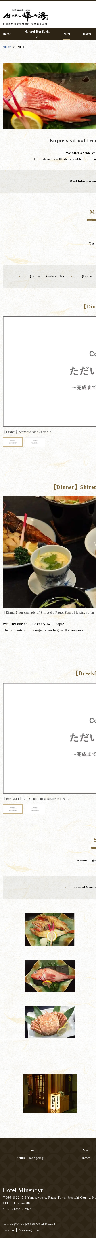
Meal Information (82, 181)
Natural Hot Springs (30, 1158)
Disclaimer (8, 1230)
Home (30, 1150)
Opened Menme (85, 887)
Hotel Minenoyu (23, 1190)
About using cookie (29, 1230)
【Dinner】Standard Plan (46, 276)
